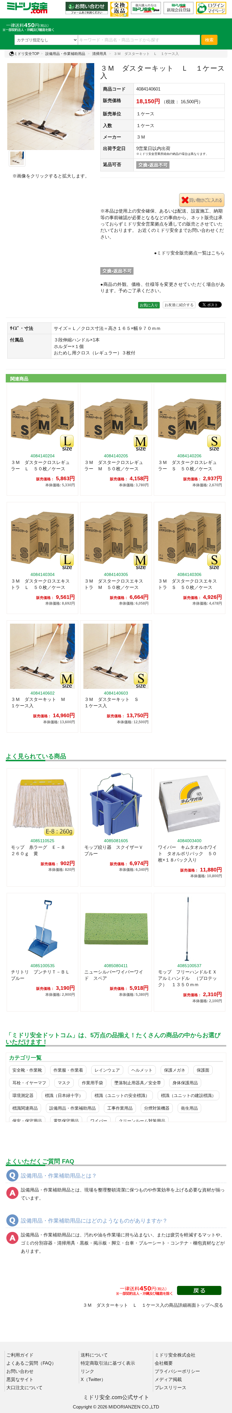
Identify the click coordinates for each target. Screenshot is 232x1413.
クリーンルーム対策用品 (142, 1120)
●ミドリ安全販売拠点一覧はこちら (189, 252)
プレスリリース (170, 1387)
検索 (209, 39)
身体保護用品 (185, 1082)
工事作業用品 (120, 1108)
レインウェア (107, 1070)
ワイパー (98, 1120)
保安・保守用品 (27, 1120)
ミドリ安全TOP (26, 54)
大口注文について (24, 1387)
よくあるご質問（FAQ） (31, 1363)
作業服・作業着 (68, 1070)
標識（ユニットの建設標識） (188, 1095)
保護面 (203, 1070)
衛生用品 (189, 1108)
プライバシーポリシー (177, 1371)
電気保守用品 (66, 1120)
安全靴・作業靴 (27, 1070)
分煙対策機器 (156, 1108)
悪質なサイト (20, 1379)
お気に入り (149, 305)
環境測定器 (23, 1095)
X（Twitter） (93, 1379)
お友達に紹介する (179, 305)
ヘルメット (142, 1070)
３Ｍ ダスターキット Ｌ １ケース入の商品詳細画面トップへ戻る (153, 1305)
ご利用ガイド (20, 1354)
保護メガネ (174, 1070)
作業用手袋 (92, 1082)
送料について (94, 1354)
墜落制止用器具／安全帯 (137, 1082)
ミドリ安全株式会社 (175, 1354)
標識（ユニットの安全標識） (122, 1095)
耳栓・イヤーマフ (29, 1082)
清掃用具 (99, 54)
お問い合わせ (20, 1371)
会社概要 (164, 1363)
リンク (87, 1371)
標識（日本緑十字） (64, 1095)
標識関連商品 (25, 1108)
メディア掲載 (168, 1379)
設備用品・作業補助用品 (65, 54)
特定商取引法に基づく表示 (108, 1363)
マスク (64, 1082)
